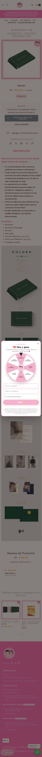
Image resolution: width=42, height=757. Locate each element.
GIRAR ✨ (21, 402)
